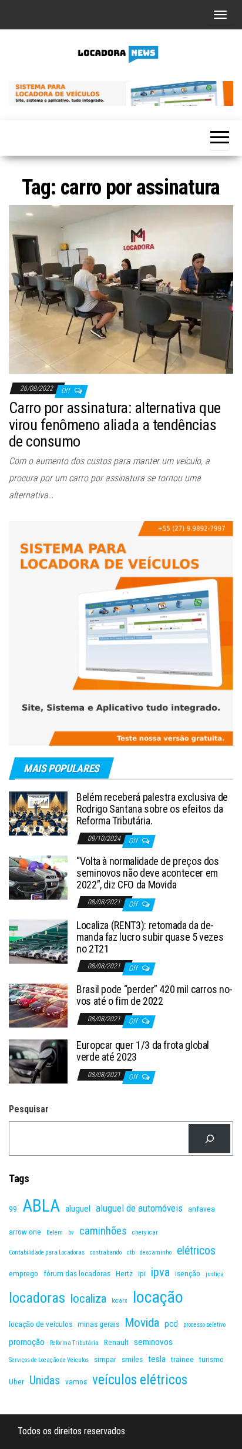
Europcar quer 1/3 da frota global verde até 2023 (142, 1051)
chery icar (145, 1232)
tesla (157, 1359)
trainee (182, 1359)
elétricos (196, 1250)
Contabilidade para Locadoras (47, 1252)
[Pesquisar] (209, 1138)
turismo (211, 1359)
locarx (119, 1300)
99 (13, 1208)
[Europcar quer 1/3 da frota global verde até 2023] (38, 1060)
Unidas (44, 1380)
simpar (105, 1359)
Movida (142, 1323)
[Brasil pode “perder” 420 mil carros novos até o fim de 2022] (38, 1005)
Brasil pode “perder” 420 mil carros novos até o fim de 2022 (154, 995)
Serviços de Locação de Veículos (49, 1360)
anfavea (201, 1208)
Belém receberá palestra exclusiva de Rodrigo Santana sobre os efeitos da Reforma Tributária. (152, 809)
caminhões (103, 1231)
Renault (116, 1342)
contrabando (106, 1252)
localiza (88, 1299)
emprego (23, 1273)
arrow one (25, 1231)
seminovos (153, 1342)
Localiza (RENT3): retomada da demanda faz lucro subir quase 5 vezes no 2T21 (149, 937)
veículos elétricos (139, 1380)
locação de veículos (40, 1324)
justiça (215, 1274)
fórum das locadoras (76, 1273)
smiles (132, 1359)
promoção (27, 1342)
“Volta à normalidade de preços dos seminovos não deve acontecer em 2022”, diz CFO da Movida (147, 873)
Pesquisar (29, 1109)
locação (158, 1297)
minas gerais (98, 1324)
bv (71, 1232)
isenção (187, 1273)
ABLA (41, 1206)
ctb (131, 1252)
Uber (16, 1381)
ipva (160, 1272)
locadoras (37, 1298)
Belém (54, 1232)
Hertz (124, 1273)
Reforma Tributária (74, 1343)
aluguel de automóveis (139, 1208)
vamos (76, 1381)
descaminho (156, 1252)
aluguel (77, 1208)
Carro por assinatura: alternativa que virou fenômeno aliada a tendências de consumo (115, 424)
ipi (142, 1273)
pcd (171, 1324)
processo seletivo (204, 1325)
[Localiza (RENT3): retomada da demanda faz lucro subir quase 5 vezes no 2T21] (38, 941)
